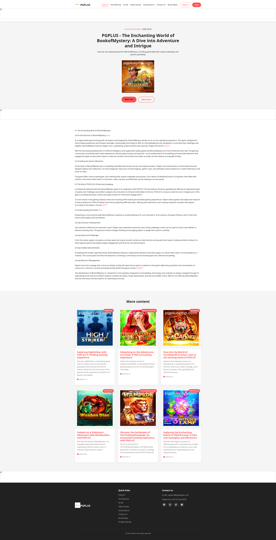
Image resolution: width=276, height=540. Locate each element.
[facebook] (164, 504)
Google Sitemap (124, 522)
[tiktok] (176, 504)
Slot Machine (116, 5)
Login (196, 5)
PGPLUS (105, 5)
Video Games (135, 5)
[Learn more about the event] (138, 18)
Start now (129, 99)
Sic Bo (125, 5)
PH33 (100, 210)
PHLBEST (139, 268)
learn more (146, 99)
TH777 (104, 205)
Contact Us (161, 5)
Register (185, 5)
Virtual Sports (148, 5)
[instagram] (170, 504)
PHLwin (167, 146)
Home (127, 29)
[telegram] (182, 504)
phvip (107, 135)
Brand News (173, 5)
